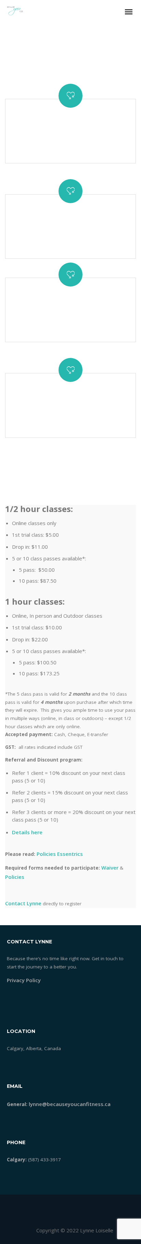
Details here (27, 832)
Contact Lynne (23, 903)
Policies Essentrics (60, 853)
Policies (14, 876)
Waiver (110, 867)
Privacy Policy (24, 980)
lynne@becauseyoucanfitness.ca (70, 1104)
